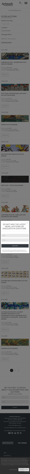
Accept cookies (24, 469)
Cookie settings (13, 469)
